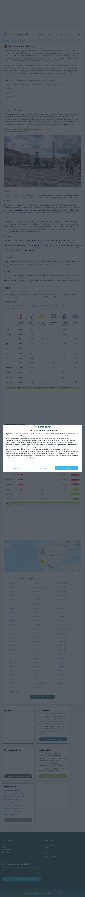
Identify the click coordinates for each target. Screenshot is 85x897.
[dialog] (42, 448)
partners (16, 433)
